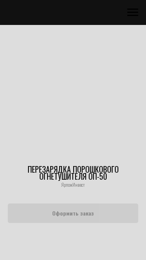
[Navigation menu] (132, 12)
